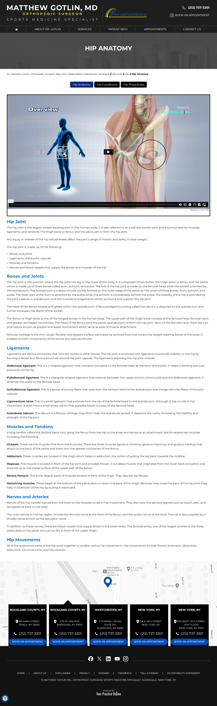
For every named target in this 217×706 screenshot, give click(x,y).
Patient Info (117, 29)
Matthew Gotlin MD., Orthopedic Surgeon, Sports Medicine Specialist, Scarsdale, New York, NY (110, 679)
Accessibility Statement (183, 673)
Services (85, 29)
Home (21, 673)
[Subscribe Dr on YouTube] (117, 661)
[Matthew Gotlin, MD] (54, 12)
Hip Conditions (107, 84)
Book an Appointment (192, 15)
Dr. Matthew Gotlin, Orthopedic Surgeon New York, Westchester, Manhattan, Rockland (58, 74)
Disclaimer (62, 673)
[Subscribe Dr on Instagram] (125, 661)
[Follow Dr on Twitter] (100, 661)
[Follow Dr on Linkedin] (108, 661)
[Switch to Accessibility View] (5, 698)
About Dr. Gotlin (48, 29)
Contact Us (192, 29)
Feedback (125, 673)
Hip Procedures (133, 84)
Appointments (155, 29)
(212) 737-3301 (199, 7)
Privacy (84, 673)
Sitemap (103, 673)
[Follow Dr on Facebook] (92, 661)
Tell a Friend (149, 673)
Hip (127, 74)
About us (40, 673)
